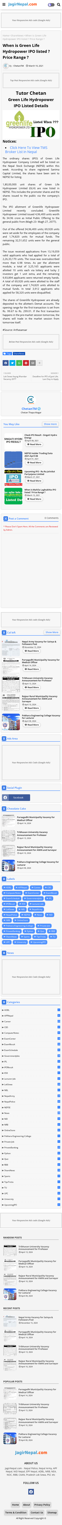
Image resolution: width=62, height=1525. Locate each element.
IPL (50, 898)
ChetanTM (29, 409)
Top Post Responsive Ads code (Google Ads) (31, 80)
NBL (23, 909)
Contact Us (37, 1512)
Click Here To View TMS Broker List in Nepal (26, 149)
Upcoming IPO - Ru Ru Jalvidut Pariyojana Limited (39, 472)
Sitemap (52, 1512)
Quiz (42, 931)
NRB (8, 920)
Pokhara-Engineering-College (19, 925)
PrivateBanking (13, 931)
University (21, 942)
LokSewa (10, 909)
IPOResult (10, 903)
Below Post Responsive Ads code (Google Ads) (31, 341)
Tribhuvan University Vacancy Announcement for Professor (37, 679)
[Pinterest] (26, 363)
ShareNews (17, 35)
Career (37, 887)
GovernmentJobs (34, 898)
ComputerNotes (13, 893)
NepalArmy (37, 909)
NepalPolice (11, 914)
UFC (8, 942)
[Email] (33, 363)
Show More (52, 632)
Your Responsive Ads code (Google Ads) (31, 20)
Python (30, 931)
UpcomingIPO (39, 942)
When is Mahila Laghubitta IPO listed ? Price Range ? (40, 491)
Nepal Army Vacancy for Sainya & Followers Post (39, 643)
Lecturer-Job (37, 903)
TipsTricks (41, 936)
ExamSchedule (13, 898)
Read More (35, 444)
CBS (49, 887)
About (26, 1504)
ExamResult (51, 893)
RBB (53, 931)
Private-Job (45, 925)
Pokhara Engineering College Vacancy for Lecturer (41, 716)
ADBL (8, 887)
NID (51, 914)
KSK (23, 903)
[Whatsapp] (19, 363)
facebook (18, 797)
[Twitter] (12, 363)
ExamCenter (33, 893)
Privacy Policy (42, 1504)
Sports (27, 936)
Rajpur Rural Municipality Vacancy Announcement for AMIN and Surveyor (39, 699)
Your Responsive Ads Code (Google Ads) (31, 762)
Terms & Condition (15, 1512)
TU (54, 936)
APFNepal (22, 887)
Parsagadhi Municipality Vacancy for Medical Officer (41, 661)
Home (6, 35)
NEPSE (27, 914)
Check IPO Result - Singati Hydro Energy (40, 436)
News (39, 914)
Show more (50, 424)
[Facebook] (6, 363)
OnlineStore (22, 920)
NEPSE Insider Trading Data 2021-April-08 (38, 454)
